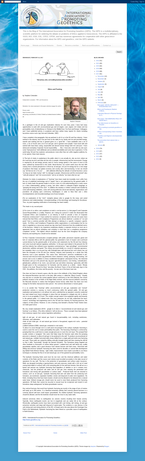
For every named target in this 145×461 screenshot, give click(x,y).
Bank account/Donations (91, 45)
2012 (98, 159)
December (101, 76)
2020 (98, 66)
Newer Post (26, 433)
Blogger (106, 446)
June (99, 92)
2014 (98, 154)
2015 (98, 151)
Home (55, 433)
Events (59, 45)
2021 (98, 63)
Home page (25, 45)
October (100, 81)
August (100, 87)
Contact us (107, 45)
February (101, 102)
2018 (98, 71)
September (101, 84)
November (101, 79)
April (99, 97)
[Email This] (73, 425)
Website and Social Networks (43, 45)
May (99, 95)
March (100, 100)
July (99, 89)
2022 (98, 60)
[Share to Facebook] (79, 425)
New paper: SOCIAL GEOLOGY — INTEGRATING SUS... (108, 105)
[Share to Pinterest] (82, 425)
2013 (98, 156)
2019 (98, 68)
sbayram (93, 446)
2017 (98, 74)
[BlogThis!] (75, 425)
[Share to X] (77, 425)
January (100, 145)
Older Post (83, 433)
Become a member (72, 45)
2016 (98, 148)
